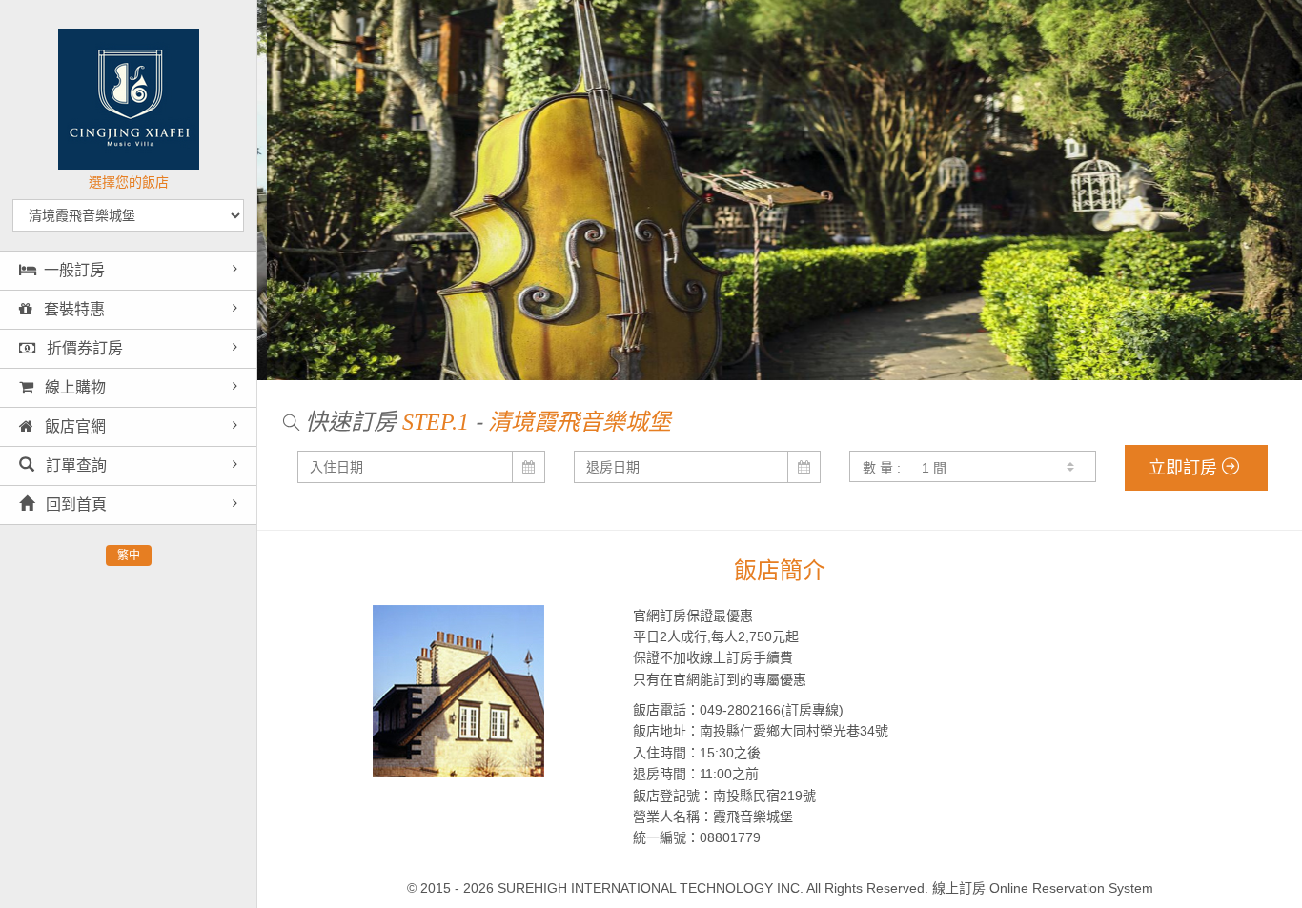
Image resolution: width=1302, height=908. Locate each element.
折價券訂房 (83, 348)
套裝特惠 (72, 309)
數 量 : (882, 467)
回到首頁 (74, 504)
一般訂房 (74, 270)
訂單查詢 (74, 465)
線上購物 (73, 387)
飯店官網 (73, 426)
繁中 (128, 555)
